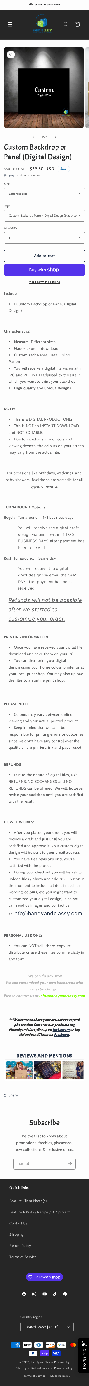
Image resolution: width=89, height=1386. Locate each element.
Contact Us (18, 1223)
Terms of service (35, 1375)
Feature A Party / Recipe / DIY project (39, 1212)
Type (7, 206)
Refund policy (40, 1368)
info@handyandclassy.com (47, 913)
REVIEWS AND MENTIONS (44, 1056)
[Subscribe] (70, 1164)
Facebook (61, 1034)
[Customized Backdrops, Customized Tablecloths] (44, 1080)
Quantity (10, 228)
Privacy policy (63, 1368)
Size (7, 184)
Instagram (61, 1029)
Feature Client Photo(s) (28, 1201)
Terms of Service (23, 1257)
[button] (10, 24)
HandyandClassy (42, 1362)
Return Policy (20, 1246)
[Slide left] (33, 137)
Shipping (9, 175)
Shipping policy (60, 1375)
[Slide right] (55, 137)
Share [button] (13, 1095)
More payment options (44, 281)
